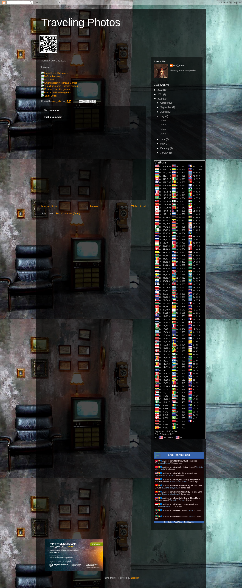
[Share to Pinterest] (94, 101)
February (165, 148)
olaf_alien (178, 65)
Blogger (134, 577)
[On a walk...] (49, 79)
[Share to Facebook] (90, 101)
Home (94, 206)
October (164, 102)
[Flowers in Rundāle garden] (56, 92)
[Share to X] (87, 101)
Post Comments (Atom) (68, 213)
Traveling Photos (80, 22)
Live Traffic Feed (179, 454)
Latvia (162, 120)
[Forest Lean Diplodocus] (54, 73)
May (162, 143)
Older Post (138, 206)
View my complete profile (183, 70)
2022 (160, 90)
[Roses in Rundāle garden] (55, 89)
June (163, 139)
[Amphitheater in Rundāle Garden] (59, 82)
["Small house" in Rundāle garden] (59, 86)
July (162, 116)
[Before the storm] (51, 76)
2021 (160, 94)
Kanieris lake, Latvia (164, 475)
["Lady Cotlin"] (49, 95)
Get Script (168, 522)
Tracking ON (189, 522)
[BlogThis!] (84, 101)
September (166, 107)
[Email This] (80, 101)
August (164, 112)
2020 (160, 99)
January (164, 152)
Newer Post (49, 206)
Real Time (178, 522)
